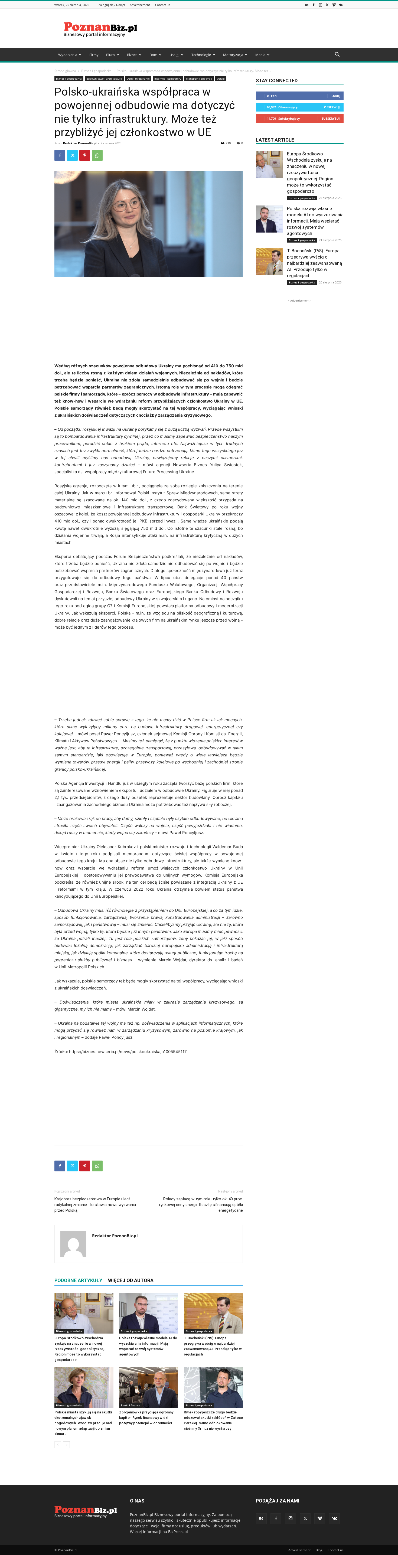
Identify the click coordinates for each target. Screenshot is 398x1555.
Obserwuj (332, 107)
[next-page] (66, 1444)
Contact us (162, 5)
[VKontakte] (341, 4)
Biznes (132, 54)
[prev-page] (57, 1444)
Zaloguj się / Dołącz (112, 5)
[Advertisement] (245, 28)
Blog (319, 1550)
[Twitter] (327, 4)
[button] (337, 55)
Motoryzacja (233, 54)
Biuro (110, 54)
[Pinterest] (84, 155)
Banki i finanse (130, 1405)
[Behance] (307, 4)
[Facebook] (314, 4)
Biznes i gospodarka (96, 70)
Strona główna (65, 70)
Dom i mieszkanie (138, 78)
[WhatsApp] (97, 155)
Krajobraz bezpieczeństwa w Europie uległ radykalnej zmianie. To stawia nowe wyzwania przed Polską (95, 1205)
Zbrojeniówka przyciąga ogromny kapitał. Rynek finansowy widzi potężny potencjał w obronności (146, 1417)
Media (260, 54)
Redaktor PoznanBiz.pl (79, 143)
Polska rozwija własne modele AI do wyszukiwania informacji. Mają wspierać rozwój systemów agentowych (315, 221)
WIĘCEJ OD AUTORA (131, 1280)
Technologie (201, 54)
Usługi (174, 54)
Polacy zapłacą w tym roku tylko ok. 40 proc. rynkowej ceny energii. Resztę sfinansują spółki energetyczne (201, 1205)
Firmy (94, 54)
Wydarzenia (67, 54)
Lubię (335, 96)
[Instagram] (320, 4)
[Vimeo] (334, 4)
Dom (153, 54)
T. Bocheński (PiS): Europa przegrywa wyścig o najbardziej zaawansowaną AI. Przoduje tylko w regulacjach (314, 263)
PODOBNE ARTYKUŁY (78, 1280)
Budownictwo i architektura (104, 78)
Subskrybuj (331, 118)
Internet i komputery (167, 78)
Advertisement (140, 5)
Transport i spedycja (199, 78)
